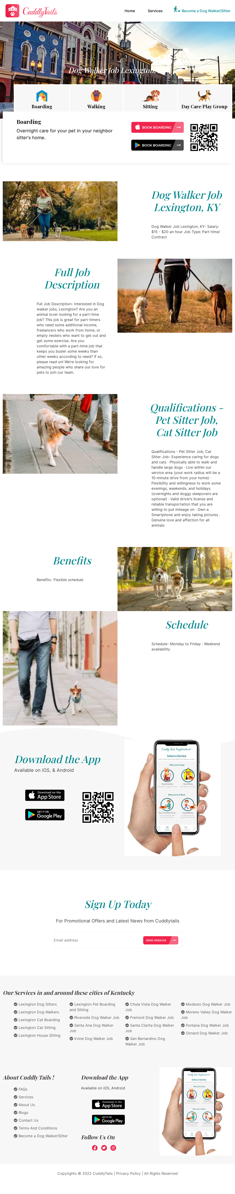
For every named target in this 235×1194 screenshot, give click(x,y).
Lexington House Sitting (38, 1035)
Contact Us (27, 1120)
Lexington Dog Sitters (37, 1004)
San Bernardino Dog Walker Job (145, 1041)
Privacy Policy (128, 1173)
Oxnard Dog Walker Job (206, 1033)
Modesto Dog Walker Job (207, 1004)
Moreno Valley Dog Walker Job (206, 1015)
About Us (26, 1104)
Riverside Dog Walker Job (96, 1017)
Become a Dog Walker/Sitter (206, 10)
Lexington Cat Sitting (36, 1027)
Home (131, 10)
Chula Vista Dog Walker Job (148, 1007)
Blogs (22, 1112)
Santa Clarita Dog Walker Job (149, 1028)
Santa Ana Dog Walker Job (91, 1028)
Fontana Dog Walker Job (207, 1025)
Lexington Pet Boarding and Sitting (92, 1007)
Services (155, 10)
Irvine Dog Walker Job (93, 1038)
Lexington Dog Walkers (38, 1012)
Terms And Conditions (37, 1128)
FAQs (22, 1089)
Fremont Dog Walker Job (151, 1017)
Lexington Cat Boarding (38, 1019)
